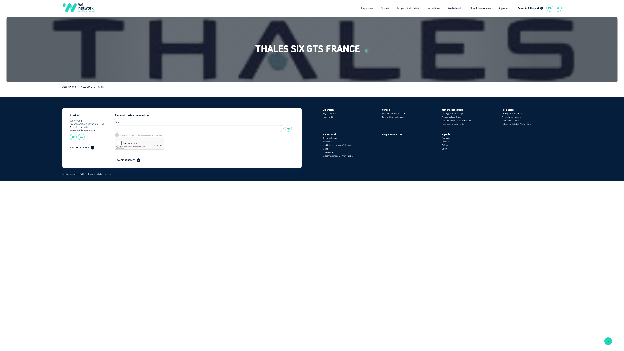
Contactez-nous (80, 147)
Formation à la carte (510, 121)
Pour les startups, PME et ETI (394, 113)
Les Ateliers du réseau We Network (337, 145)
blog (74, 86)
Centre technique (330, 138)
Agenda (503, 8)
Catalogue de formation (512, 113)
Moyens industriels (408, 8)
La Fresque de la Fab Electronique (516, 124)
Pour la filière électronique (393, 117)
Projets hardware (330, 113)
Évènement (447, 145)
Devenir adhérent (125, 160)
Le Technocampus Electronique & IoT (339, 156)
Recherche (558, 8)
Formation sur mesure (511, 117)
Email (117, 122)
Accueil (66, 86)
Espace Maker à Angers (452, 117)
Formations (433, 8)
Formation (446, 138)
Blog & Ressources (480, 8)
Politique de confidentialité (90, 174)
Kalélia (107, 174)
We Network (455, 8)
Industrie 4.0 (328, 117)
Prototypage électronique (453, 113)
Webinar (445, 142)
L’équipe (326, 149)
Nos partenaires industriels (453, 124)
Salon (444, 149)
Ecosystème (328, 152)
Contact (549, 8)
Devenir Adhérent (528, 8)
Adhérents (327, 142)
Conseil (385, 8)
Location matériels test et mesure (456, 121)
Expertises (367, 8)
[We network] (78, 8)
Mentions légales (69, 174)
